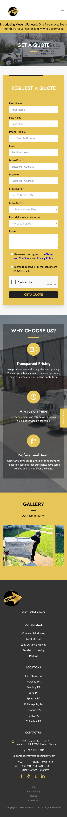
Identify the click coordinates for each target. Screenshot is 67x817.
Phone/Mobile (17, 132)
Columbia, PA (33, 721)
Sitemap (33, 796)
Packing (33, 656)
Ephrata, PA (33, 698)
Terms (33, 787)
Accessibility (33, 800)
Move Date (15, 189)
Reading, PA (33, 687)
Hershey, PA (33, 681)
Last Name (15, 117)
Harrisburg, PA (33, 676)
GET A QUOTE (33, 294)
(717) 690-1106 (35, 750)
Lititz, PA (33, 715)
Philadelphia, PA (33, 704)
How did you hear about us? (25, 217)
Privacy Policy (45, 258)
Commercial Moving (33, 633)
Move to (14, 174)
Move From (15, 160)
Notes (12, 231)
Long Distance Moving (33, 644)
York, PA (33, 693)
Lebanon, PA (34, 710)
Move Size (15, 203)
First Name (15, 103)
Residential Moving (33, 650)
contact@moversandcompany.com (35, 756)
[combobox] (12, 138)
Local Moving (33, 639)
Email (12, 146)
